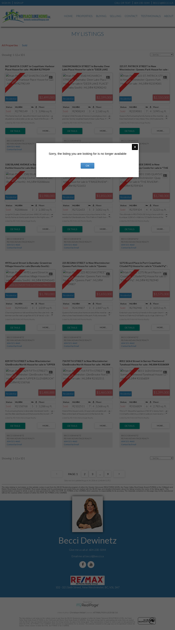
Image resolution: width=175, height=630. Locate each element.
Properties (84, 15)
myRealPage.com (87, 605)
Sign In (6, 2)
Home (68, 15)
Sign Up (18, 2)
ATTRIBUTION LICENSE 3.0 (105, 612)
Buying (101, 15)
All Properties (10, 45)
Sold (24, 45)
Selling (115, 15)
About (168, 15)
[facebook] (83, 564)
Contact (131, 15)
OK (87, 165)
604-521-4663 (13, 146)
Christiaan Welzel (77, 612)
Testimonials (151, 15)
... (100, 474)
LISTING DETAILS (15, 131)
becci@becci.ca (94, 556)
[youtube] (92, 564)
